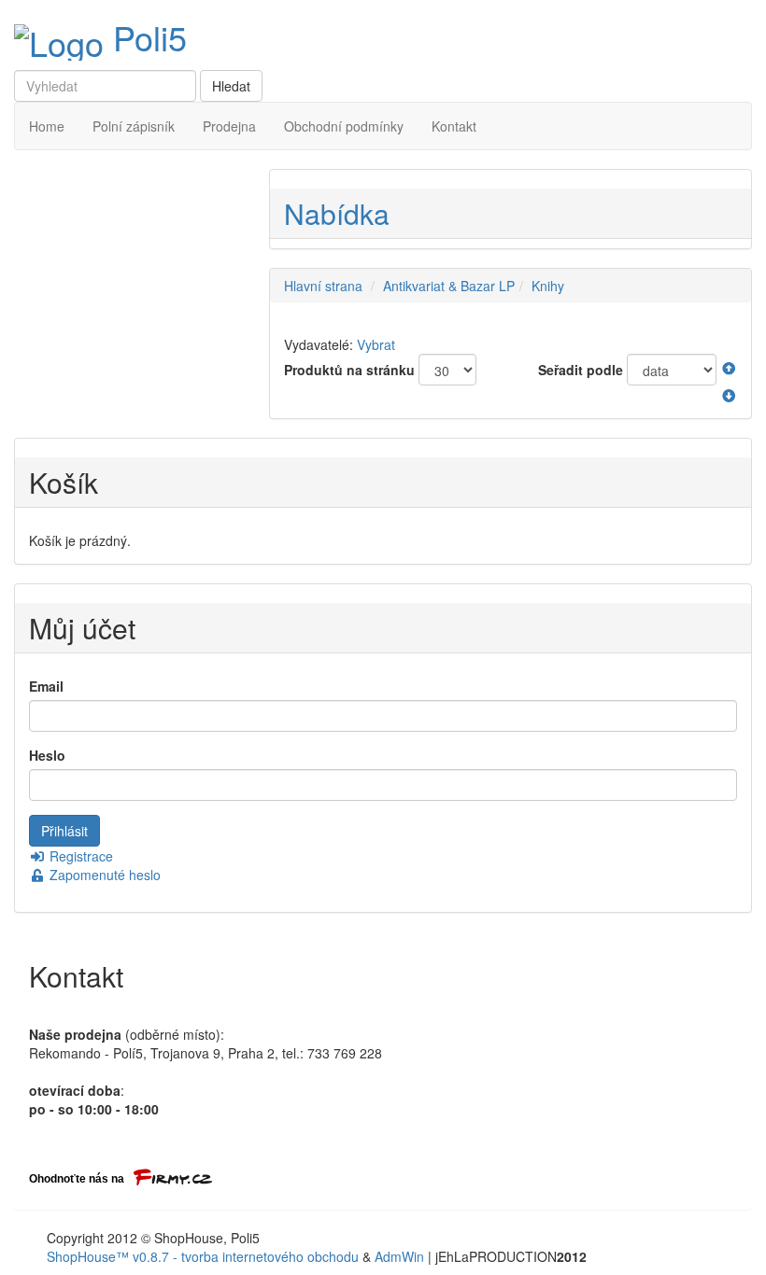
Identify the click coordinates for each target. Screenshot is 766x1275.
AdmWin (399, 1256)
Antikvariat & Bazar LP (449, 285)
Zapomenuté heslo (103, 874)
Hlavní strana (323, 285)
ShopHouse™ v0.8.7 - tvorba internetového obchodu (203, 1256)
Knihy (548, 285)
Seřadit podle (580, 369)
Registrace (79, 856)
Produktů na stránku (349, 369)
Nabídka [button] (337, 213)
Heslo (47, 755)
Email (46, 686)
